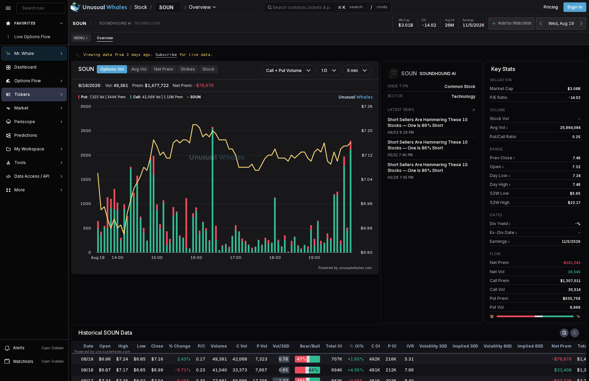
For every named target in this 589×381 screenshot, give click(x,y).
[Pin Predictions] (60, 135)
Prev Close (501, 157)
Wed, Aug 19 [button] (561, 23)
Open (495, 166)
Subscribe (166, 54)
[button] (511, 23)
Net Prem (163, 69)
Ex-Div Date (502, 232)
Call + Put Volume (284, 70)
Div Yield (499, 223)
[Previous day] (541, 23)
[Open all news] (473, 110)
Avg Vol (139, 69)
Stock (208, 69)
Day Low (498, 175)
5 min (352, 70)
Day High (499, 184)
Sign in (575, 7)
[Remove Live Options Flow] (62, 37)
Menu (79, 38)
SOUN (111, 332)
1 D (324, 70)
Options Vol (112, 69)
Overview (105, 38)
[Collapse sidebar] (8, 8)
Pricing (551, 7)
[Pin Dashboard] (60, 67)
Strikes (188, 69)
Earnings (498, 241)
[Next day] (581, 23)
